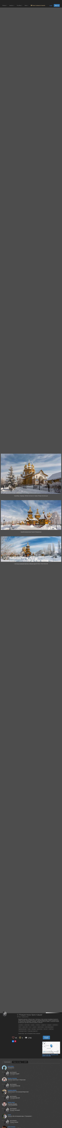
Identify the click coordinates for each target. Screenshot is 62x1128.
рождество (43, 1024)
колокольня (55, 1024)
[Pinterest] (15, 1041)
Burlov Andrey (11, 1066)
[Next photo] (60, 492)
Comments (7, 1062)
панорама (21, 1024)
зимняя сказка (41, 1026)
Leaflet (44, 1051)
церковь (32, 1024)
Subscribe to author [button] (46, 1037)
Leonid (9, 1114)
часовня (34, 1026)
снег (30, 1026)
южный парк (27, 1024)
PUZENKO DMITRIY (12, 1090)
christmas (38, 1024)
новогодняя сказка (22, 1031)
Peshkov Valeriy (11, 1102)
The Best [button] (19, 5)
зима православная (49, 1026)
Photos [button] (4, 5)
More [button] (26, 5)
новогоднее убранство (32, 1031)
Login (50, 5)
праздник (49, 1024)
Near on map (17, 1062)
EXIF (25, 1062)
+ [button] (44, 1044)
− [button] (44, 1046)
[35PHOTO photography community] (9, 2)
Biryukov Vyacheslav (12, 1078)
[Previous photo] (1, 492)
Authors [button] (11, 5)
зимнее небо (25, 1026)
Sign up (57, 5)
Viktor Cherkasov (11, 1126)
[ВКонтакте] (13, 1041)
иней (20, 1026)
